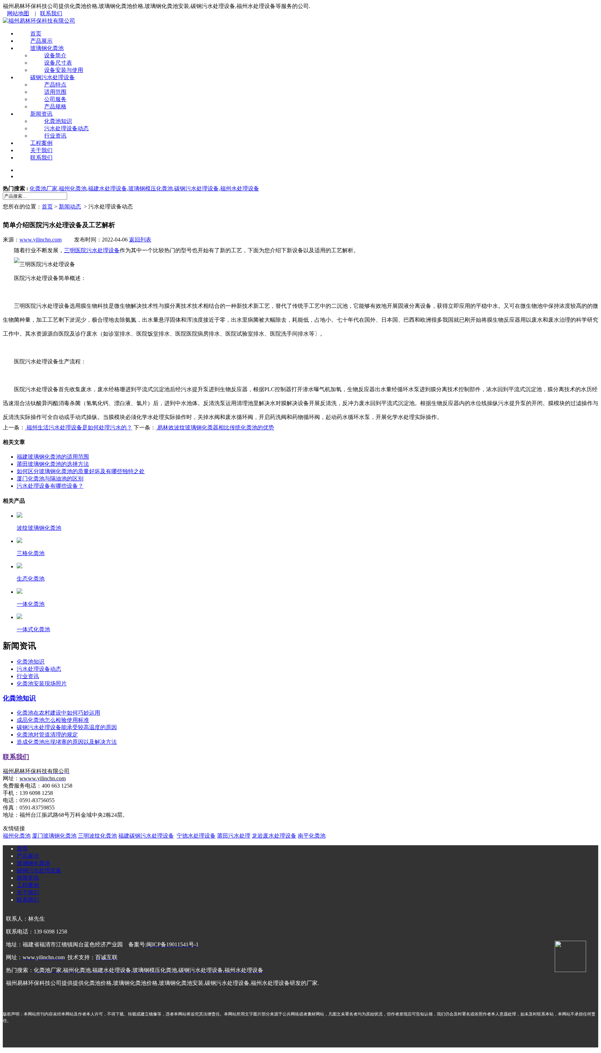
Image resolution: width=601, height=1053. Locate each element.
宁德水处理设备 (196, 836)
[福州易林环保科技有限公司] (39, 21)
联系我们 (51, 13)
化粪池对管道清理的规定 (47, 735)
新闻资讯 (41, 114)
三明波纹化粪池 (97, 836)
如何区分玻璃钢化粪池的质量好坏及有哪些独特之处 (81, 471)
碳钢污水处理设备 (52, 77)
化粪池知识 (58, 121)
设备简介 (55, 55)
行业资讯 (55, 136)
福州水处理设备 (239, 188)
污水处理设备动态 (66, 128)
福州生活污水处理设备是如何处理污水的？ (78, 427)
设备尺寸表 (58, 63)
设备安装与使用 (63, 70)
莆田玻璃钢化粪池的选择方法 (53, 464)
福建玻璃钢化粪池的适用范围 (53, 457)
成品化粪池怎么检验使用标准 (53, 720)
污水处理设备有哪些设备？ (50, 486)
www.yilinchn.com (40, 239)
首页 (35, 33)
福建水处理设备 (107, 188)
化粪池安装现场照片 (42, 683)
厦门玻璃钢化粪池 (54, 836)
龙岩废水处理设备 (274, 836)
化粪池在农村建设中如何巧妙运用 (58, 713)
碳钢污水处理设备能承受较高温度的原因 (67, 727)
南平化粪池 (312, 836)
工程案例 (41, 143)
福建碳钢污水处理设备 (146, 836)
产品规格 (55, 106)
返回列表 (140, 239)
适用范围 (55, 92)
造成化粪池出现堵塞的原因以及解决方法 (67, 742)
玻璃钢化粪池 (47, 48)
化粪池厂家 (43, 188)
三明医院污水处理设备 (92, 250)
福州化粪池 (73, 188)
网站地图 (18, 13)
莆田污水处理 (233, 836)
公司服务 (55, 99)
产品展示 (41, 41)
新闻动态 (70, 206)
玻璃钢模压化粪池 (150, 188)
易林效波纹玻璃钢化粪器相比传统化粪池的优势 (215, 427)
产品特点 (55, 85)
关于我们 (41, 150)
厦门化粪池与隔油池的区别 (50, 479)
